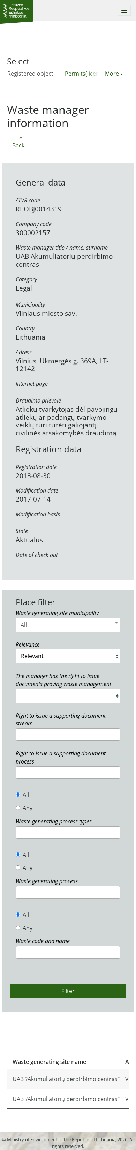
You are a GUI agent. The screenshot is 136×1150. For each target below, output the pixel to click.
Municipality (30, 304)
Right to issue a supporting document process (61, 757)
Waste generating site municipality (57, 613)
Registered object (30, 73)
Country (25, 328)
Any (27, 808)
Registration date (36, 467)
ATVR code (28, 200)
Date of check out (37, 555)
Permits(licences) (87, 73)
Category (26, 279)
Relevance (28, 644)
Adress (24, 352)
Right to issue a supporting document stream (61, 719)
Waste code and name (43, 941)
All (26, 795)
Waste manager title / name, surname (62, 247)
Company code (34, 224)
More (112, 73)
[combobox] (68, 625)
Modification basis (38, 514)
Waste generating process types (54, 821)
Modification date (37, 490)
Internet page (32, 384)
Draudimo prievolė (38, 400)
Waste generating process (47, 881)
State (22, 531)
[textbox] (20, 734)
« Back (18, 141)
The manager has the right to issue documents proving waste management (63, 680)
